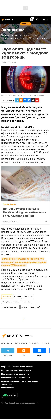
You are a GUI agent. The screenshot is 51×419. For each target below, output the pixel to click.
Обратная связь (8, 387)
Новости (17, 297)
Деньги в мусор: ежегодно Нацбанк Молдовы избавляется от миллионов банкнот (24, 212)
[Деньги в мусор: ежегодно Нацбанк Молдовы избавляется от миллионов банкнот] (25, 183)
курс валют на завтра (10, 307)
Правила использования (22, 366)
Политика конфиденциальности (15, 374)
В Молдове (28, 297)
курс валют (26, 302)
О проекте (5, 366)
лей (38, 307)
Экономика (9, 204)
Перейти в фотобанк (36, 95)
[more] (46, 221)
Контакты (14, 370)
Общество (35, 343)
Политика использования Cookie (15, 377)
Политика (6, 343)
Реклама (5, 370)
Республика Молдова (11, 302)
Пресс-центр (25, 370)
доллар (24, 307)
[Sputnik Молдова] (8, 20)
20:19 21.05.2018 (8, 62)
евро (32, 307)
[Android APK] (9, 395)
